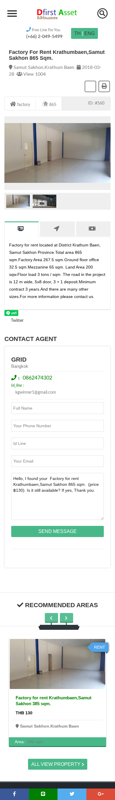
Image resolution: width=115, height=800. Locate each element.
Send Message (57, 531)
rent (99, 647)
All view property (56, 764)
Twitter (17, 321)
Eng (89, 33)
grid (19, 359)
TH (77, 33)
